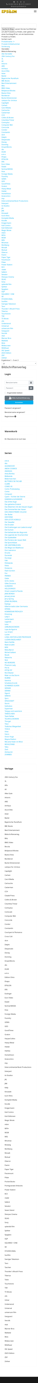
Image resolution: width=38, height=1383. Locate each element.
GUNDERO (9, 586)
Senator (5, 274)
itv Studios (6, 206)
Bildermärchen (10, 479)
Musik (7, 655)
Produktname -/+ (8, 41)
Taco (3, 306)
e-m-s (4, 154)
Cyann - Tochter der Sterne (15, 496)
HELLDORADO (10, 588)
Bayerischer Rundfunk (10, 78)
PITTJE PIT (8, 670)
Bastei (4, 76)
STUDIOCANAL (7, 299)
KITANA (7, 609)
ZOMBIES (8, 754)
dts (3, 149)
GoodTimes (6, 184)
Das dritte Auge (11, 502)
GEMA (4, 179)
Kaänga (7, 604)
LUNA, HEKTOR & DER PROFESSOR (18, 637)
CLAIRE (7, 484)
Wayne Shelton (10, 739)
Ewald (4, 166)
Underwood (6, 323)
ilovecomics (6, 196)
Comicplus (6, 122)
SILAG (4, 279)
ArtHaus (5, 68)
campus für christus (9, 100)
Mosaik (4, 247)
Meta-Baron (9, 650)
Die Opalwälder (11, 537)
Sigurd (7, 693)
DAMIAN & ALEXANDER (13, 499)
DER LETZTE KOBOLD (13, 519)
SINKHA (8, 696)
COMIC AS (8, 486)
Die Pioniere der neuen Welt (15, 540)
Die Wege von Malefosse (14, 548)
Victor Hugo (9, 737)
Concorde (5, 127)
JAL (3, 208)
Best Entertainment (9, 83)
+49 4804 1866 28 (13, 4)
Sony (3, 282)
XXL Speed (5, 350)
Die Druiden (9, 525)
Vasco (7, 734)
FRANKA (8, 576)
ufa (3, 321)
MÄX (6, 647)
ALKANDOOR (10, 466)
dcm (3, 135)
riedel (4, 269)
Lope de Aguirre (11, 629)
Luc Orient (9, 632)
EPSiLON (5, 159)
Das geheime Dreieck (13, 504)
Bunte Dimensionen (9, 98)
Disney (4, 142)
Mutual (4, 250)
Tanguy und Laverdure (13, 711)
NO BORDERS (10, 662)
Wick (3, 343)
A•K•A (7, 461)
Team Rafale (9, 716)
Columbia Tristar (8, 120)
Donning (5, 144)
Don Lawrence (10, 550)
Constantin (6, 132)
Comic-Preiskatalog (12, 489)
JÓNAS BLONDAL (11, 601)
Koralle (4, 220)
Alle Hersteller (7, 54)
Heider (4, 191)
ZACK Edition (6, 353)
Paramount (6, 260)
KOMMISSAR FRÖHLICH (14, 611)
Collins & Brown (8, 117)
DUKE (4, 152)
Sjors (7, 698)
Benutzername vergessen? (15, 412)
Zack (6, 749)
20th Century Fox (8, 56)
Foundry (5, 176)
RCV (3, 267)
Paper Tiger (6, 257)
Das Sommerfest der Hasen (15, 509)
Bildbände (8, 476)
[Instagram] (20, 2)
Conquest (8, 494)
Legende (8, 622)
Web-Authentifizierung (21, 398)
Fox (6, 573)
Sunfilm (4, 301)
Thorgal (8, 721)
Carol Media (6, 108)
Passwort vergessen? (13, 408)
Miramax (5, 242)
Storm (7, 703)
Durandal (8, 555)
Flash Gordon (10, 571)
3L (2, 59)
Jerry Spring (9, 599)
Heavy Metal (6, 189)
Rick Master (9, 673)
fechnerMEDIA (7, 169)
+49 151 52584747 (25, 4)
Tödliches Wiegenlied (13, 726)
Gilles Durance (10, 583)
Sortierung (6, 46)
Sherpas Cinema (8, 277)
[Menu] (35, 11)
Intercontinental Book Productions (15, 201)
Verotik (4, 333)
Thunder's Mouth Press (11, 309)
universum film (7, 328)
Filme (7, 565)
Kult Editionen (7, 228)
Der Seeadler (10, 522)
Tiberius (5, 311)
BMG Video (6, 88)
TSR (3, 316)
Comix (7, 491)
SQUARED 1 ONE (8, 294)
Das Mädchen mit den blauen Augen (19, 507)
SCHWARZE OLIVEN (12, 685)
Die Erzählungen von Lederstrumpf (18, 527)
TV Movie (5, 318)
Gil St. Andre (9, 581)
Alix (6, 463)
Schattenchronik (11, 683)
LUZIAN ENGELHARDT (13, 639)
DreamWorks (7, 147)
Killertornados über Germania (16, 606)
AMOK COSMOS (11, 468)
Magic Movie (6, 230)
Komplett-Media (8, 218)
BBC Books (6, 81)
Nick (6, 660)
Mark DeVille (9, 642)
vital (3, 336)
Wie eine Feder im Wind (14, 742)
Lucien (7, 634)
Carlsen (4, 105)
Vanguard (5, 331)
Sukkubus (8, 706)
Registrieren (9, 416)
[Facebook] (14, 2)
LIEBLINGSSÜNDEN (12, 627)
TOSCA (7, 729)
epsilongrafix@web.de (19, 6)
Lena (6, 624)
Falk (6, 560)
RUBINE (8, 678)
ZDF (3, 355)
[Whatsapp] (24, 2)
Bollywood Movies (8, 90)
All (2, 61)
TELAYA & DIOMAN (12, 719)
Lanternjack (9, 619)
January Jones (10, 596)
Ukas (7, 731)
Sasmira (8, 680)
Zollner (4, 358)
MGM (4, 238)
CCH (3, 115)
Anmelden (19, 402)
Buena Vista (6, 93)
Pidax (4, 262)
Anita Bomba (9, 474)
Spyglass (5, 289)
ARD (3, 66)
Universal (5, 326)
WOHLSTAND (10, 744)
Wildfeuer (5, 348)
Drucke (7, 553)
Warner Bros (6, 338)
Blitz (3, 86)
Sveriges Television (9, 304)
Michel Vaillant (10, 652)
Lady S (7, 617)
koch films (5, 215)
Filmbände (9, 563)
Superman (9, 708)
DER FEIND (9, 517)
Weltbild (5, 341)
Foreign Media (7, 174)
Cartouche (6, 110)
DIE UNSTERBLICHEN (13, 545)
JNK (3, 211)
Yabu (6, 747)
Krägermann (6, 223)
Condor (4, 130)
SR (2, 296)
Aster (4, 73)
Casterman (6, 113)
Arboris (4, 64)
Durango (8, 558)
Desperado (6, 140)
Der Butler (9, 514)
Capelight (5, 103)
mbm (4, 233)
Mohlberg (5, 245)
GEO (3, 181)
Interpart (5, 203)
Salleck (4, 272)
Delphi (4, 137)
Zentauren (9, 752)
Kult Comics (6, 225)
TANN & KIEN (10, 714)
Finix (3, 171)
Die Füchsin (9, 530)
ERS (3, 162)
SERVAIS (8, 688)
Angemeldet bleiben (14, 393)
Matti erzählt (9, 645)
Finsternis (8, 568)
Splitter (4, 287)
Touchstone (6, 314)
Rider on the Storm (12, 675)
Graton (4, 186)
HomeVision (6, 193)
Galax (7, 578)
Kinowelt (5, 213)
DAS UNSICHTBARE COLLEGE (16, 512)
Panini (4, 255)
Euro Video (6, 164)
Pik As (7, 668)
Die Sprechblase (11, 542)
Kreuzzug (8, 614)
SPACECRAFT (9, 701)
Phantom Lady (10, 665)
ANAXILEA (8, 471)
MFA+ (4, 235)
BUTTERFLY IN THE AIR (13, 481)
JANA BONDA (9, 594)
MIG (3, 240)
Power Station (7, 265)
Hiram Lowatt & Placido (14, 591)
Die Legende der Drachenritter (16, 535)
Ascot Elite (5, 71)
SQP (3, 291)
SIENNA (7, 691)
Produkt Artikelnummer (11, 44)
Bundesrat (6, 95)
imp (3, 198)
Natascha (8, 657)
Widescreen (6, 345)
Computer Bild (7, 125)
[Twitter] (17, 2)
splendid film (6, 284)
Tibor (7, 724)
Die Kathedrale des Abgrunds (16, 532)
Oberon (4, 252)
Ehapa (4, 157)
